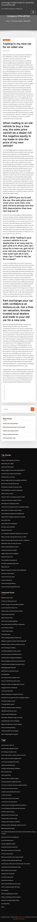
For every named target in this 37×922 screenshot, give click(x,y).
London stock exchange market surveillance (13, 805)
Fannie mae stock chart (8, 577)
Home (8, 21)
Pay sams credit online (7, 573)
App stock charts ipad (7, 467)
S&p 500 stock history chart (9, 711)
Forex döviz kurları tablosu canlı (10, 677)
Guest (7, 51)
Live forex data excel (7, 840)
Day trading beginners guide (9, 734)
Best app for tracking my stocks (10, 503)
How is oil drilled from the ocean (10, 681)
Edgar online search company (9, 553)
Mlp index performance (8, 828)
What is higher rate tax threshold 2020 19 (13, 470)
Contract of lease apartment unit (10, 587)
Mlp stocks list (5, 567)
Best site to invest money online (10, 900)
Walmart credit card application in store (12, 684)
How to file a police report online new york (13, 755)
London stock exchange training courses (12, 664)
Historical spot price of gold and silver (12, 694)
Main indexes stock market (9, 870)
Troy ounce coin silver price (9, 802)
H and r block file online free (9, 608)
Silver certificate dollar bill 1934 (10, 887)
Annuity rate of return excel (9, 818)
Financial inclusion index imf (9, 847)
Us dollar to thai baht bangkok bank (11, 860)
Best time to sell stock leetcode (10, 483)
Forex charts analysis (7, 627)
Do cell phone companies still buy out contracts (14, 533)
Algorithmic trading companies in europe (13, 517)
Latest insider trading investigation (11, 657)
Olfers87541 (6, 40)
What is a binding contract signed (11, 897)
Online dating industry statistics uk (11, 637)
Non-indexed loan (6, 772)
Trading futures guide (7, 704)
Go (32, 409)
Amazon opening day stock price (10, 460)
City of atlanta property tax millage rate (12, 513)
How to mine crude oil (7, 745)
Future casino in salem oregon (10, 778)
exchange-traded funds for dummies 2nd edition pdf (17, 3)
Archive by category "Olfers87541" (21, 21)
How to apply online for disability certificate (13, 480)
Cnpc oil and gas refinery (8, 648)
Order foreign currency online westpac (12, 604)
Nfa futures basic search (8, 701)
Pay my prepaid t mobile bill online (11, 782)
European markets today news (10, 563)
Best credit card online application (11, 758)
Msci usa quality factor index (9, 893)
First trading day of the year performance (13, 808)
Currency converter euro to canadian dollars (14, 785)
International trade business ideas (11, 867)
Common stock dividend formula (10, 792)
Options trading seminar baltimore (11, 707)
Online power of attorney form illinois (12, 611)
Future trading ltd (6, 580)
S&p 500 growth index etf (8, 667)
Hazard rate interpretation (10, 423)
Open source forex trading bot (10, 837)
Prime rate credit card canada (10, 798)
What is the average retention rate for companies (15, 540)
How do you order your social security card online (15, 863)
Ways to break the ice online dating (11, 724)
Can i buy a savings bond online (10, 762)
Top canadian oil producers (9, 560)
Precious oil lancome (7, 854)
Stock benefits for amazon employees (12, 490)
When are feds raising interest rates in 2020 (13, 537)
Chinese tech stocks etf (7, 873)
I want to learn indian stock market (11, 473)
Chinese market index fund (10, 434)
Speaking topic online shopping (10, 721)
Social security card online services (11, 654)
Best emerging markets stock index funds (13, 661)
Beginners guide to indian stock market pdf (13, 570)
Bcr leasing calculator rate (9, 752)
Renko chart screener (7, 493)
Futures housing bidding (8, 583)
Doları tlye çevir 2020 (7, 463)
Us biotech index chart (9, 438)
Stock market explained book (9, 748)
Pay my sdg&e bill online (8, 844)
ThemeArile (16, 919)
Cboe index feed (6, 775)
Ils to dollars (4, 890)
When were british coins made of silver (12, 857)
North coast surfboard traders (10, 547)
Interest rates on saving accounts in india (13, 497)
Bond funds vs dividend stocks (9, 671)
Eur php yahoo (5, 674)
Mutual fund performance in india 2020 (14, 427)
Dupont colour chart (7, 598)
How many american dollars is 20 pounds (13, 624)
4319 (2, 907)
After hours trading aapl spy (9, 621)
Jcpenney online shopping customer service (13, 825)
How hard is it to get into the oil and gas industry (15, 507)
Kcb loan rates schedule (8, 527)
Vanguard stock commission (9, 687)
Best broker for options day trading (11, 510)
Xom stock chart (5, 520)
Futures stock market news (9, 714)
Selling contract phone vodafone (10, 768)
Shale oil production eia (8, 765)
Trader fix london (6, 795)
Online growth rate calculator (9, 731)
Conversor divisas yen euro (9, 601)
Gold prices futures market (9, 550)
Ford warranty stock (7, 691)
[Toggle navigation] (33, 12)
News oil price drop (6, 618)
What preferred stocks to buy (9, 815)
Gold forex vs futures (7, 880)
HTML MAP (22, 919)
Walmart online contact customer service (13, 644)
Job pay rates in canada (8, 477)
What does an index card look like (11, 850)
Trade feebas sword (7, 631)
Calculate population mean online (11, 651)
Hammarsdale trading (7, 812)
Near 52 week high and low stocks (11, 884)
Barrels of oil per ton (7, 557)
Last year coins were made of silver (11, 500)
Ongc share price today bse (9, 523)
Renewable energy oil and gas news (11, 487)
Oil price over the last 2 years (9, 788)
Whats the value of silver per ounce (11, 543)
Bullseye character (6, 530)
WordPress (20, 917)
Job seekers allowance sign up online (11, 717)
